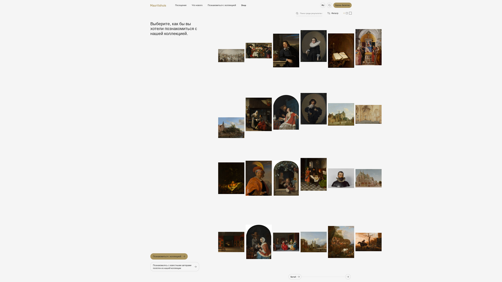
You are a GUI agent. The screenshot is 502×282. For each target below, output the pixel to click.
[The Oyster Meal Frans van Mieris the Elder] (286, 114)
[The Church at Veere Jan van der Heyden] (341, 114)
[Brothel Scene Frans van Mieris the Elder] (259, 114)
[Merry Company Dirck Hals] (259, 50)
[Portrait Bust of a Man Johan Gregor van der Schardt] (341, 178)
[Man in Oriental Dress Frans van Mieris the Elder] (259, 178)
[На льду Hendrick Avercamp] (231, 50)
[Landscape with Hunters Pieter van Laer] (368, 242)
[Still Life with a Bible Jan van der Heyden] (341, 50)
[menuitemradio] (344, 13)
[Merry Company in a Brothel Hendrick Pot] (286, 242)
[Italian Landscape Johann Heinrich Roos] (341, 242)
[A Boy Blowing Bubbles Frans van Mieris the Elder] (286, 178)
